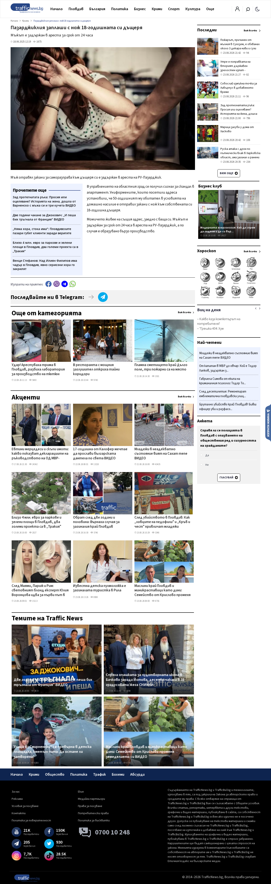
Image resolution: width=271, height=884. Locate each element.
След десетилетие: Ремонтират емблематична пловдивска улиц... (222, 394)
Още (210, 9)
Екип (81, 792)
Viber (56, 284)
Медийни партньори (91, 799)
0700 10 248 (112, 832)
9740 (95, 380)
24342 (34, 464)
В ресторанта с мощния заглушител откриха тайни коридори (96, 370)
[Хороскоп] (228, 298)
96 (247, 96)
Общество (54, 774)
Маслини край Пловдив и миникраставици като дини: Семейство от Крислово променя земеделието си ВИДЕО (162, 591)
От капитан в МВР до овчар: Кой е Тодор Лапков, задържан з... (228, 368)
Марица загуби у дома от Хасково (237, 129)
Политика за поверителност (31, 820)
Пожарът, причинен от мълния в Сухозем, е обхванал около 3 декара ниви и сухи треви (240, 46)
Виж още (227, 173)
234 (248, 162)
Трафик (99, 774)
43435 (157, 464)
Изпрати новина (268, 422)
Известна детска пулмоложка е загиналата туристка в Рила (99, 588)
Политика (119, 9)
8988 (95, 597)
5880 (34, 380)
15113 (34, 601)
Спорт (174, 9)
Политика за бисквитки (94, 820)
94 (247, 53)
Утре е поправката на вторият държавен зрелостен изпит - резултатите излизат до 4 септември (238, 70)
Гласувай (227, 477)
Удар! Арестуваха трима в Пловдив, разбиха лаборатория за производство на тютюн (38, 370)
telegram (64, 284)
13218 (96, 464)
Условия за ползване (25, 806)
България (97, 9)
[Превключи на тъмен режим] (257, 9)
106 (248, 140)
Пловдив (76, 9)
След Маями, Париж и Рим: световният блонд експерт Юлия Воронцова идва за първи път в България (40, 591)
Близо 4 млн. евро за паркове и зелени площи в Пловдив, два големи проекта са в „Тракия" (36, 522)
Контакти (19, 813)
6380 (36, 762)
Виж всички (184, 312)
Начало (56, 9)
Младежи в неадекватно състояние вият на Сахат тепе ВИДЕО (160, 454)
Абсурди (137, 774)
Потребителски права (93, 813)
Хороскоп (206, 251)
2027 (34, 532)
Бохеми (118, 774)
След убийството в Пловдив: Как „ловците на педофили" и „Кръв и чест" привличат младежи (162, 522)
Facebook (48, 284)
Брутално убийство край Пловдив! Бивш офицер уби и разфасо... (227, 406)
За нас (16, 792)
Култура (192, 9)
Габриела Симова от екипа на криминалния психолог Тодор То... (222, 381)
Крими (157, 9)
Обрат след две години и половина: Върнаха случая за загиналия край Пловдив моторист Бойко (96, 522)
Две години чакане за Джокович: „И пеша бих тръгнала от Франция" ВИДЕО (53, 682)
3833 (36, 691)
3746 (95, 532)
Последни (207, 30)
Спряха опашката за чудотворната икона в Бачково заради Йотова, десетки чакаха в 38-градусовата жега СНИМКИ (146, 679)
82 (247, 75)
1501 (157, 376)
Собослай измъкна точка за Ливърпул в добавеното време (238, 87)
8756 (157, 601)
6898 (128, 691)
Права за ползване (90, 806)
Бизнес (140, 9)
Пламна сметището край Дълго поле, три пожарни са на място (160, 367)
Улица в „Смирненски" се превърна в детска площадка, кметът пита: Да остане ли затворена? (52, 751)
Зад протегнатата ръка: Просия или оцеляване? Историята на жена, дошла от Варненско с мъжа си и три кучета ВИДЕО (238, 113)
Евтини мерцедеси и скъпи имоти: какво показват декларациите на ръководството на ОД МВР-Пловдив (40, 454)
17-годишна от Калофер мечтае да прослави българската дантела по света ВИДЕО (100, 454)
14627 (223, 235)
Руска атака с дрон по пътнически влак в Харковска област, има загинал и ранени (240, 153)
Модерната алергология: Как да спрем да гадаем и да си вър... (227, 229)
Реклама (17, 799)
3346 (157, 532)
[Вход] (237, 10)
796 (248, 118)
